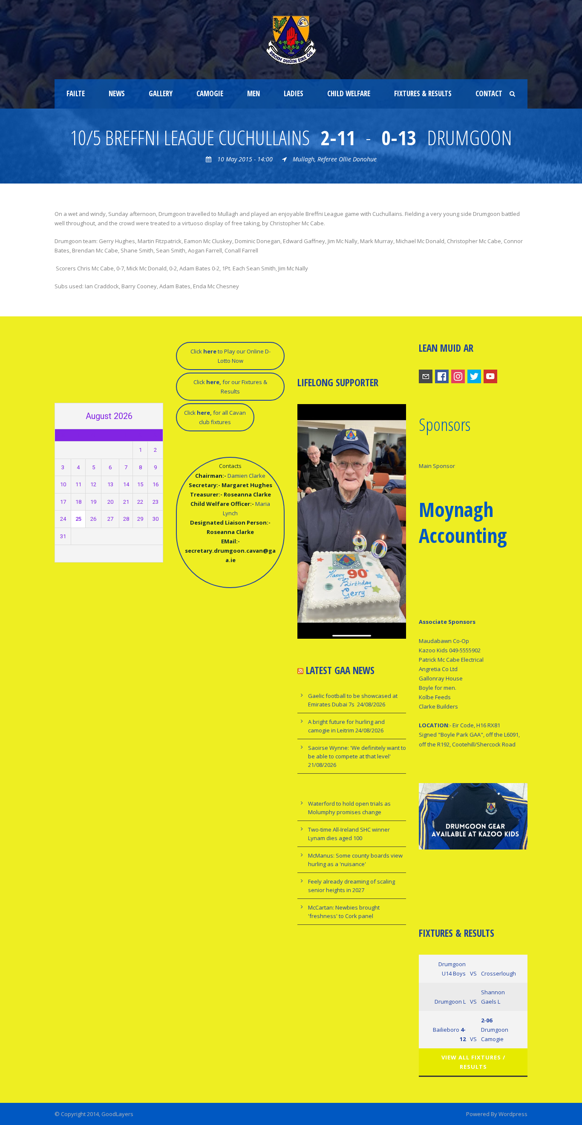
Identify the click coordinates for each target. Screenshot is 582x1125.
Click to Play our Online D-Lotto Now (230, 355)
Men (253, 93)
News (117, 93)
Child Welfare (348, 93)
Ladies (293, 93)
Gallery (161, 93)
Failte (75, 93)
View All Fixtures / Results (473, 1061)
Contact (488, 93)
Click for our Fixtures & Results (230, 386)
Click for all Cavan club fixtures (215, 417)
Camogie (209, 93)
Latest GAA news (340, 670)
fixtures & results (423, 93)
